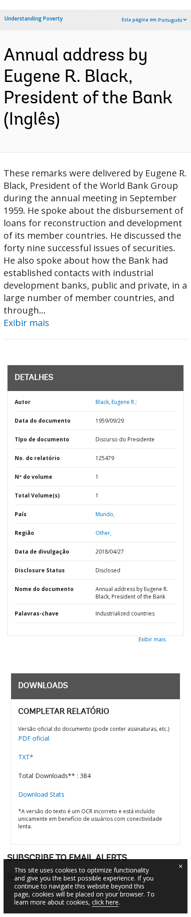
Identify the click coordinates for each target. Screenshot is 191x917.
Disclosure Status (40, 570)
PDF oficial (33, 738)
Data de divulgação (42, 551)
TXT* (25, 757)
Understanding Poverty (33, 18)
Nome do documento (44, 589)
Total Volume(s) (37, 495)
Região (24, 533)
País (21, 514)
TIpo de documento (42, 439)
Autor (23, 402)
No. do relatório (37, 458)
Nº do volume (33, 477)
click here (105, 902)
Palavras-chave (37, 613)
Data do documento (43, 420)
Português (170, 20)
